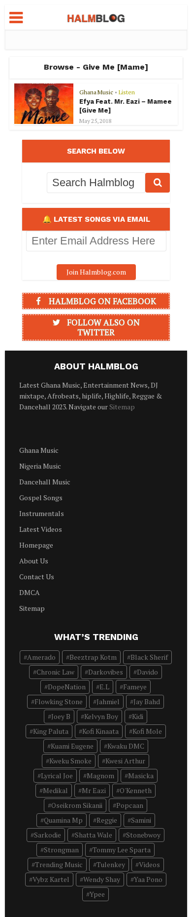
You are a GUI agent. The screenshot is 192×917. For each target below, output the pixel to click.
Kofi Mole (147, 731)
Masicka (141, 775)
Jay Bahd (146, 701)
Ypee (97, 894)
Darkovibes (105, 672)
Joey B (60, 716)
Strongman (61, 849)
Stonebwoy (143, 834)
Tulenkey (110, 864)
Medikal (55, 790)
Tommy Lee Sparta (122, 849)
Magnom (100, 775)
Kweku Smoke (70, 760)
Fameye (135, 686)
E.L (104, 686)
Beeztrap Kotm (93, 657)
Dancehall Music (44, 481)
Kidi (137, 716)
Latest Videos (40, 529)
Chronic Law (55, 672)
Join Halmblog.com (96, 272)
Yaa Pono (148, 879)
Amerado (41, 657)
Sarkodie (47, 834)
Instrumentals (41, 513)
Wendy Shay (101, 879)
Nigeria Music (40, 466)
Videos (149, 864)
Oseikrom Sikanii (76, 805)
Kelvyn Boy (101, 716)
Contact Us (36, 576)
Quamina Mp (63, 820)
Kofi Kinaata (100, 731)
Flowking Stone (58, 701)
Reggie (106, 820)
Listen (127, 92)
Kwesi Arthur (125, 760)
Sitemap (122, 406)
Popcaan (129, 805)
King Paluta (50, 731)
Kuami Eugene (72, 746)
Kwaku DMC (125, 746)
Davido (147, 672)
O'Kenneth (136, 790)
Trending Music (59, 864)
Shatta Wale (93, 834)
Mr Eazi (94, 790)
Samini (141, 820)
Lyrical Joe (57, 775)
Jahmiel (108, 701)
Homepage (36, 545)
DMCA (29, 592)
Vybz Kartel (50, 879)
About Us (33, 560)
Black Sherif (149, 657)
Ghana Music (96, 92)
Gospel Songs (41, 497)
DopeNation (67, 686)
